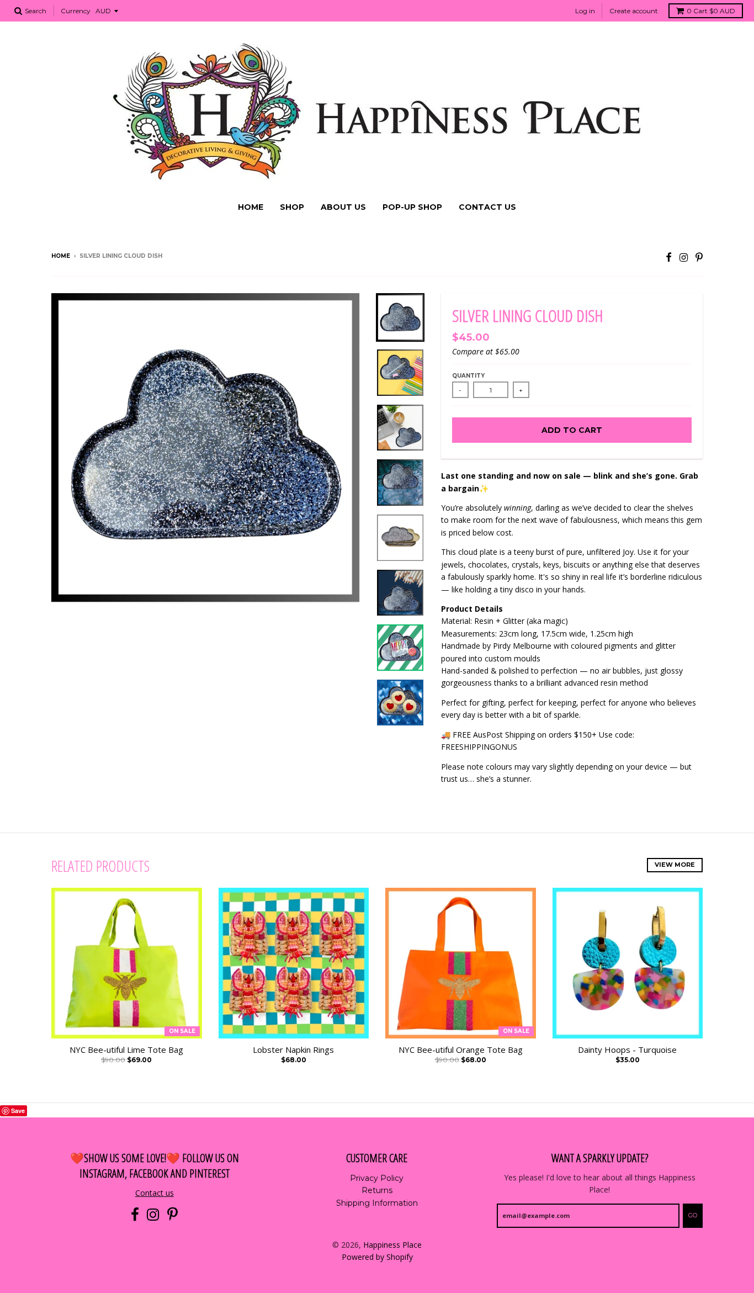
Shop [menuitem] (292, 207)
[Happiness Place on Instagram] (683, 257)
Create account (633, 11)
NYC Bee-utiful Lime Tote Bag (126, 1049)
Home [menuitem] (250, 207)
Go (692, 1215)
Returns (377, 1190)
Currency (76, 11)
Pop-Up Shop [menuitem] (412, 207)
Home (60, 255)
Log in (585, 11)
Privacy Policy (376, 1178)
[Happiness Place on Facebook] (669, 257)
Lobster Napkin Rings (293, 1049)
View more (675, 864)
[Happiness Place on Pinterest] (699, 257)
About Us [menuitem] (343, 207)
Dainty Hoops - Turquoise (627, 1049)
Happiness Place (392, 1244)
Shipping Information (377, 1203)
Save (18, 1110)
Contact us (154, 1193)
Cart (711, 11)
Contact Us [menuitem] (487, 207)
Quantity (468, 375)
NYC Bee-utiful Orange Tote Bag (461, 1049)
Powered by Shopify (377, 1257)
